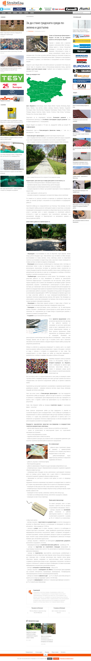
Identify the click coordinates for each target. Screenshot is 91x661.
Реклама (47, 652)
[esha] (45, 10)
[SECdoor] (82, 77)
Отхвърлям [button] (56, 658)
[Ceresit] (71, 10)
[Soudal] (82, 62)
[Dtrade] (82, 72)
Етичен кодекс (39, 652)
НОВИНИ (15, 12)
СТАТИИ (9, 12)
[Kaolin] (6, 10)
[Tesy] (12, 82)
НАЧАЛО (3, 12)
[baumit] (82, 37)
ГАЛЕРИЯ (26, 12)
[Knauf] (82, 47)
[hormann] (82, 57)
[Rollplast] (82, 42)
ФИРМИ (32, 12)
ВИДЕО (20, 12)
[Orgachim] (82, 53)
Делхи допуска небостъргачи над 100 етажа (11, 51)
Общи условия (55, 652)
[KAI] (82, 89)
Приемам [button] (50, 658)
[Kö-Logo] (32, 10)
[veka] (82, 82)
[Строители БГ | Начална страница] (12, 3)
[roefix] (12, 101)
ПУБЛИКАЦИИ (77, 17)
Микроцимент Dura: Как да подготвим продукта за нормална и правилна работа (81, 206)
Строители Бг (31, 31)
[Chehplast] (58, 10)
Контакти (63, 652)
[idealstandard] (12, 94)
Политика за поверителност (67, 658)
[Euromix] (82, 67)
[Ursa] (19, 10)
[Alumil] (84, 10)
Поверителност (29, 652)
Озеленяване (30, 16)
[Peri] (12, 88)
